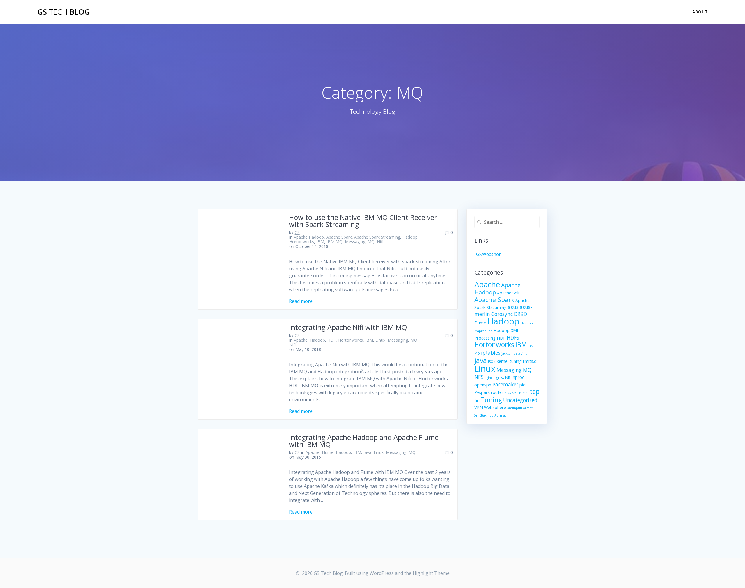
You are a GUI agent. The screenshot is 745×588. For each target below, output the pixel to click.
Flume (328, 452)
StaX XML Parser (517, 393)
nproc (518, 377)
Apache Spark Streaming (377, 237)
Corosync (502, 314)
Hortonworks (301, 241)
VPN (478, 407)
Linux (380, 340)
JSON (492, 362)
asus (513, 307)
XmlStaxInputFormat (490, 415)
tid (477, 400)
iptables (490, 352)
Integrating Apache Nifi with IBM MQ (348, 327)
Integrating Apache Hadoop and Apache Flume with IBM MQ (364, 440)
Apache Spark (339, 237)
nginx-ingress (494, 378)
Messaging (355, 241)
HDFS (513, 337)
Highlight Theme (431, 573)
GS (297, 232)
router (497, 392)
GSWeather (488, 254)
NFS (478, 377)
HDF (331, 340)
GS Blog (63, 12)
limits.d (530, 361)
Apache (301, 340)
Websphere (495, 407)
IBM (320, 241)
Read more (301, 301)
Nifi (380, 241)
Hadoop (410, 237)
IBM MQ (335, 241)
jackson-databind (514, 353)
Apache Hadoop (309, 237)
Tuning (491, 399)
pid (522, 385)
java (367, 452)
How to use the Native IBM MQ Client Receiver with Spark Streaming (363, 220)
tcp (535, 391)
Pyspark (482, 392)
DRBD (520, 314)
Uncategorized (520, 400)
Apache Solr (508, 293)
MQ (371, 241)
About (700, 12)
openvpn (482, 385)
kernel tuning (509, 361)
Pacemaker (505, 384)
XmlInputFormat (520, 408)
